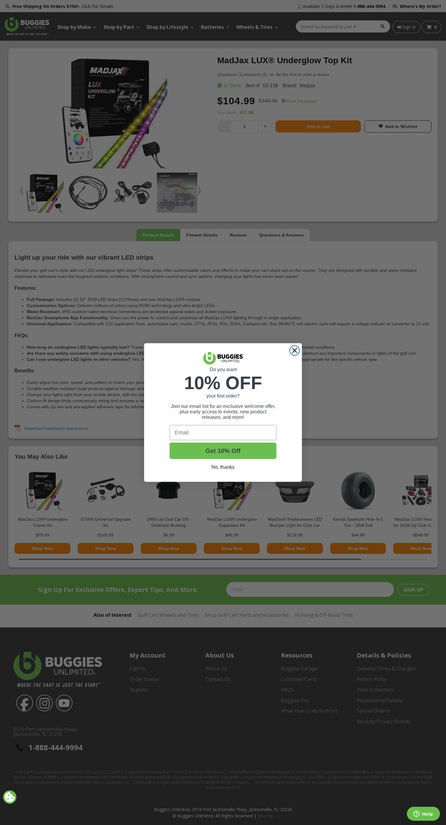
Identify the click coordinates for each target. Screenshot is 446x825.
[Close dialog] (294, 350)
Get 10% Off (223, 450)
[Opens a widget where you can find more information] (423, 814)
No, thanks (223, 467)
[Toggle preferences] (9, 797)
